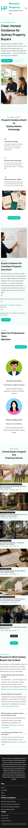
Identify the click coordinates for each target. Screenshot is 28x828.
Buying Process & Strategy (15, 484)
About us (19, 60)
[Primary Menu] (26, 8)
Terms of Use (4, 818)
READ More (6, 319)
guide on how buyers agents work (16, 689)
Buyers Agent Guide (5, 484)
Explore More (7, 60)
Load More (14, 636)
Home (2, 787)
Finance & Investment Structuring (7, 596)
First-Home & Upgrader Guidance (7, 512)
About (2, 793)
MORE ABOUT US (20, 346)
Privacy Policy (5, 815)
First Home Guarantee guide (10, 706)
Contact (3, 795)
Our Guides (4, 790)
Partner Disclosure (6, 820)
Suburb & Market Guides (6, 540)
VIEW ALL (14, 643)
